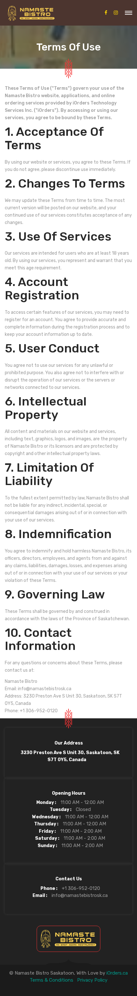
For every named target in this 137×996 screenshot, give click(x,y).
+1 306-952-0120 (81, 888)
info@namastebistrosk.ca (80, 895)
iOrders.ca (117, 973)
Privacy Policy (92, 980)
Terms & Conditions (51, 980)
